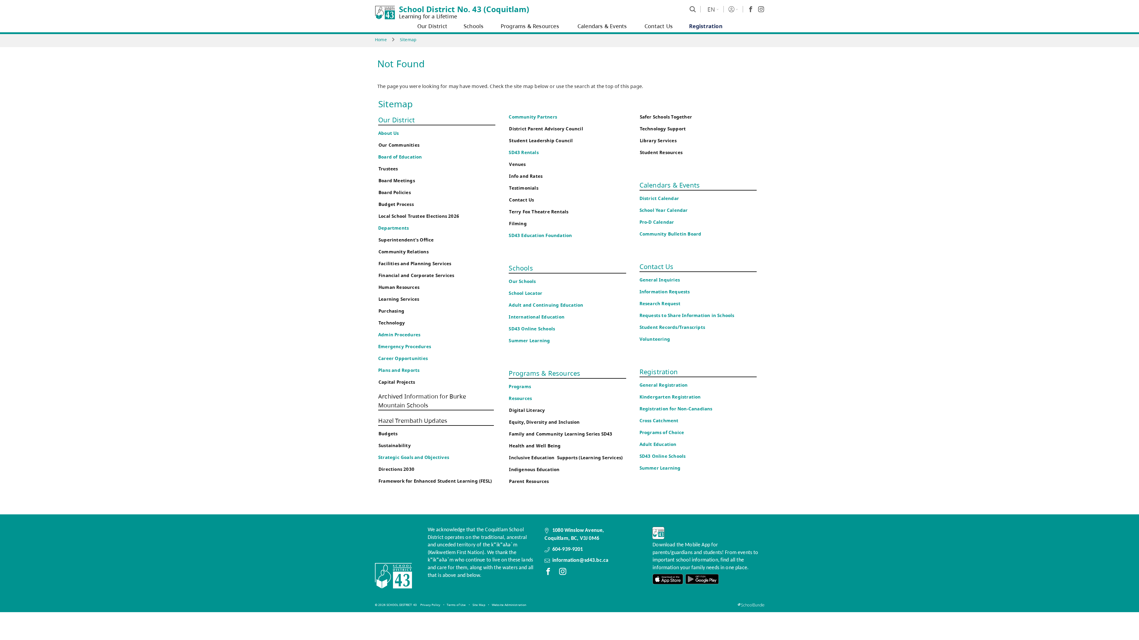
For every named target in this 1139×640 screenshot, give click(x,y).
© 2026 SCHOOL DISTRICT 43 (396, 605)
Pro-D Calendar (657, 222)
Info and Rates (526, 176)
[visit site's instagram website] (562, 572)
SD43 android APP (702, 579)
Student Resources (661, 152)
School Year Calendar (665, 210)
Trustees (388, 169)
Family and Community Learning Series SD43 (560, 434)
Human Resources (398, 287)
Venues (517, 164)
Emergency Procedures (404, 346)
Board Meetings (396, 180)
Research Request (660, 303)
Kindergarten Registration (670, 397)
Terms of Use (456, 605)
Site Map (479, 605)
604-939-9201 (567, 549)
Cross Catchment (659, 420)
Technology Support (663, 129)
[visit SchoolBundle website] (751, 604)
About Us (388, 133)
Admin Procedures (399, 335)
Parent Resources (529, 481)
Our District (396, 119)
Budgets (387, 434)
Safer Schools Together (666, 117)
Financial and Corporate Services (416, 275)
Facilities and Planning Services (414, 263)
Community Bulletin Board (670, 234)
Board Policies (394, 192)
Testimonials (523, 188)
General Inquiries (660, 280)
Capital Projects (396, 382)
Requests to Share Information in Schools (687, 315)
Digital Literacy (527, 410)
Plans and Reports (398, 370)
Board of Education (400, 157)
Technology (391, 323)
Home (381, 39)
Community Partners (533, 117)
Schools (521, 267)
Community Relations (403, 252)
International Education (536, 317)
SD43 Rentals (523, 152)
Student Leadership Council (541, 140)
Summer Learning (529, 340)
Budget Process (396, 204)
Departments (393, 228)
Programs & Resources (544, 373)
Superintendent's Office (406, 240)
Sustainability (394, 445)
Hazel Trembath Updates (412, 421)
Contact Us (521, 200)
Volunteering (656, 339)
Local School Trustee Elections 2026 (418, 216)
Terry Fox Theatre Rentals (538, 212)
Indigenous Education (534, 469)
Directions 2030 (396, 469)
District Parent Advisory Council (546, 129)
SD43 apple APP (668, 579)
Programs (520, 386)
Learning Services (398, 299)
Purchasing (391, 311)
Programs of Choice (662, 432)
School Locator (525, 293)
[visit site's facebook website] (548, 572)
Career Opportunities (403, 358)
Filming (517, 223)
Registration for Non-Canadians (676, 409)
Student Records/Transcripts (672, 327)
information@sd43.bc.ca (580, 560)
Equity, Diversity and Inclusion (544, 422)
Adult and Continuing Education (546, 305)
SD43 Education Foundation (540, 235)
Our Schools (522, 281)
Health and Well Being (536, 446)
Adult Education (658, 444)
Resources (520, 398)
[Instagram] (761, 9)
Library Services (658, 140)
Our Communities (398, 145)
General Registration (664, 385)
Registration (659, 371)
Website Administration (509, 605)
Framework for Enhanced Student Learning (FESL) (435, 481)
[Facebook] (751, 9)
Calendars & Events (670, 184)
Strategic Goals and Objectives (413, 457)
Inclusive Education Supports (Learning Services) (566, 458)
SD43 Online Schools (532, 329)
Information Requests (666, 292)
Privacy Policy (430, 605)
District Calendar (659, 198)
